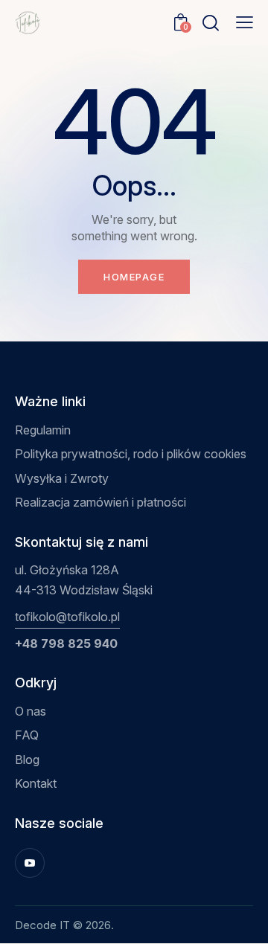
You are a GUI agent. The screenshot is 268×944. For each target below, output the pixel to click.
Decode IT (42, 925)
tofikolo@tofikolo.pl (67, 616)
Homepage (134, 277)
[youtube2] (30, 863)
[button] (244, 23)
